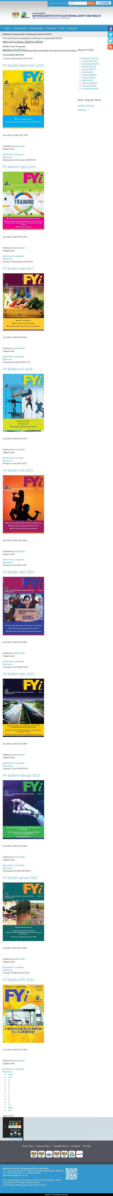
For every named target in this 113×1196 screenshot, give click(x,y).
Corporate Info (20, 28)
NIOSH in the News (86, 105)
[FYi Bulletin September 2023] (23, 99)
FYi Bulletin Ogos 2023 (19, 166)
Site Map (87, 1146)
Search (90, 3)
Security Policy (43, 1146)
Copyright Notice (60, 1146)
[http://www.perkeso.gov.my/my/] (72, 1154)
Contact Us (72, 28)
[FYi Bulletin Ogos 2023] (23, 200)
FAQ (61, 28)
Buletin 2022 (19, 1060)
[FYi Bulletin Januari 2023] (23, 911)
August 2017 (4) (89, 66)
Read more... (8, 157)
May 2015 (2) (87, 72)
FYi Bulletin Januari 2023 (20, 877)
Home (7, 28)
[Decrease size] (19, 1136)
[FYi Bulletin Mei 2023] (23, 504)
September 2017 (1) (90, 64)
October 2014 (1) (89, 75)
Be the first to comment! (13, 154)
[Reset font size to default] (15, 1136)
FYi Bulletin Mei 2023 (18, 470)
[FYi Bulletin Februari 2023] (23, 809)
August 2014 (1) (89, 77)
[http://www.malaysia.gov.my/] (34, 1154)
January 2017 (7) (89, 69)
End (10, 1110)
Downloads (51, 28)
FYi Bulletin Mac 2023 (18, 673)
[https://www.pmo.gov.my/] (41, 1154)
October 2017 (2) (89, 61)
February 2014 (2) (89, 83)
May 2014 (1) (87, 80)
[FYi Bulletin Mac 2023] (23, 707)
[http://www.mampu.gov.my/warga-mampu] (79, 1154)
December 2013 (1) (90, 88)
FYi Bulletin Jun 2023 (18, 369)
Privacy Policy (28, 1146)
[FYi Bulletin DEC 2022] (23, 1013)
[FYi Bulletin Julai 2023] (23, 301)
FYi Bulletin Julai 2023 (18, 268)
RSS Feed (82, 110)
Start (10, 1074)
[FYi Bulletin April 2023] (23, 606)
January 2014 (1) (89, 86)
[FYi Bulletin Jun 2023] (23, 402)
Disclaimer (75, 1146)
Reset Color (15, 1127)
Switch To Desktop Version (56, 1194)
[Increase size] (11, 1136)
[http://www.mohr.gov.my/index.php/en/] (56, 1154)
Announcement (36, 28)
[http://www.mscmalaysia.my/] (49, 1154)
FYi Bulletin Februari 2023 (21, 775)
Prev (10, 1077)
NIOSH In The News (34, 41)
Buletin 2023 (19, 146)
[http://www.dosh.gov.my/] (64, 1154)
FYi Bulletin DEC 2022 (18, 979)
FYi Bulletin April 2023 (18, 572)
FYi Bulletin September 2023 (23, 65)
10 (9, 1105)
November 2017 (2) (90, 58)
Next (10, 1107)
